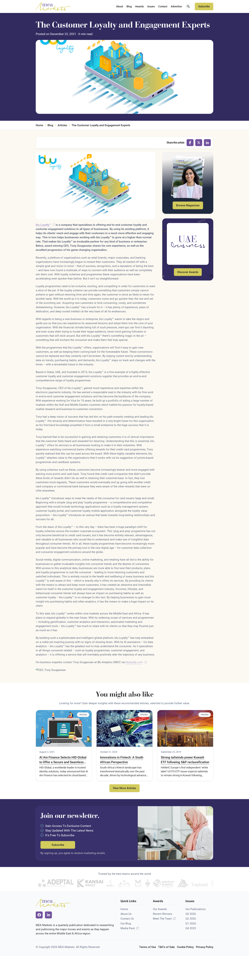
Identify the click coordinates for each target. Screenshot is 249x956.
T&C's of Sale (166, 947)
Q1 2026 (190, 923)
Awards (139, 6)
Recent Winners (162, 914)
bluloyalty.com (134, 662)
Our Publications (195, 909)
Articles (62, 125)
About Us (126, 914)
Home (39, 125)
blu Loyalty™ (43, 224)
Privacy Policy (204, 947)
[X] (198, 142)
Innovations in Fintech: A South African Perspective (121, 760)
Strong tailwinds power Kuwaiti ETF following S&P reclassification (185, 760)
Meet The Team (162, 918)
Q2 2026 (190, 918)
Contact (162, 6)
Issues (151, 6)
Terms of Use (147, 947)
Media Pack (127, 928)
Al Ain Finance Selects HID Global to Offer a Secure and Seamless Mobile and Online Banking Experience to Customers (62, 760)
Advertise (176, 6)
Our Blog (125, 923)
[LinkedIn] (207, 142)
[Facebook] (190, 142)
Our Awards (160, 909)
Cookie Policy (185, 947)
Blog (129, 6)
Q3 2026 (190, 914)
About (119, 6)
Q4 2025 (190, 928)
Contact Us (127, 918)
